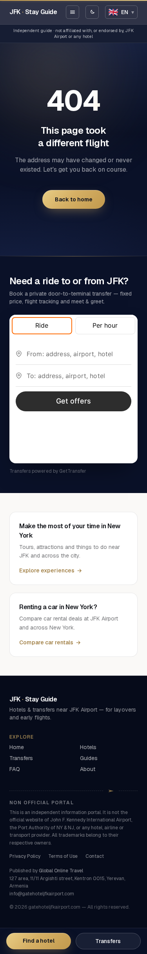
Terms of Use (63, 856)
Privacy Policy (24, 856)
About (87, 769)
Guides (89, 758)
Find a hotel (38, 940)
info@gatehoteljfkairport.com (41, 894)
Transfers (108, 941)
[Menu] (72, 12)
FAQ (14, 769)
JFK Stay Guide (33, 12)
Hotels (88, 747)
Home (16, 747)
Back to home (74, 199)
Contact (94, 856)
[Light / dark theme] (92, 12)
